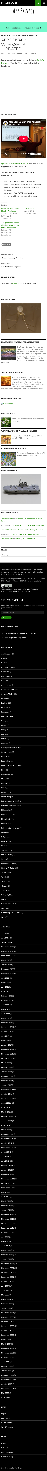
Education (5, 712)
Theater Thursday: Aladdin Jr (12, 256)
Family (4, 725)
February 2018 (7, 1067)
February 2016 (7, 1116)
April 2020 (5, 1014)
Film (3, 730)
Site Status (5, 850)
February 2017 (7, 1081)
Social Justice (6, 855)
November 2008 (7, 1317)
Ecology (4, 703)
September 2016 (7, 1098)
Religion (4, 837)
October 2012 (6, 1143)
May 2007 (5, 1339)
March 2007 (6, 1344)
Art (2, 658)
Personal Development (10, 805)
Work (3, 917)
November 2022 (7, 973)
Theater (4, 886)
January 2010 (6, 1259)
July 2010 (5, 1237)
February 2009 (7, 1304)
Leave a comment (30, 53)
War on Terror (6, 904)
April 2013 (5, 1125)
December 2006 (7, 1348)
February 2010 (7, 1255)
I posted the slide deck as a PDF (14, 163)
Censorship (5, 676)
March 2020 (6, 1018)
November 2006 (7, 1353)
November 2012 (7, 1139)
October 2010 (6, 1223)
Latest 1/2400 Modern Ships (26, 539)
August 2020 (6, 1000)
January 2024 (6, 942)
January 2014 (6, 1121)
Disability (5, 698)
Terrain (4, 877)
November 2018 (7, 1054)
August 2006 (6, 1357)
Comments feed (7, 1423)
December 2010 (7, 1214)
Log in (3, 1414)
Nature (4, 783)
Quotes (4, 832)
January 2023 (6, 965)
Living (3, 770)
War (3, 899)
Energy (4, 721)
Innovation (5, 761)
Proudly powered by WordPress (11, 1468)
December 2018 (7, 1049)
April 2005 (5, 1397)
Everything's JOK (10, 3)
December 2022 (7, 969)
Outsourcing (6, 797)
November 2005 (7, 1380)
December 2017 (7, 1076)
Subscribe (6, 618)
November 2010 (7, 1219)
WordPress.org (7, 1427)
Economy (5, 707)
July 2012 (5, 1156)
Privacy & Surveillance (10, 828)
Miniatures (5, 774)
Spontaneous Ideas (8, 863)
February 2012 (7, 1165)
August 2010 (6, 1232)
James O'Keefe (16, 53)
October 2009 (6, 1272)
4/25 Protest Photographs (11, 265)
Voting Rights (6, 895)
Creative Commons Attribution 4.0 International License (20, 590)
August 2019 (6, 1031)
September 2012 (7, 1147)
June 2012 (5, 1161)
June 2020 (5, 1005)
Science (4, 846)
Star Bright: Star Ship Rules (15, 638)
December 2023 (7, 947)
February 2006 (7, 1366)
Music (3, 779)
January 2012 (6, 1170)
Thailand (4, 881)
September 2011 (7, 1188)
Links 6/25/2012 (30, 208)
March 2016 (6, 1112)
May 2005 (5, 1393)
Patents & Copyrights (9, 801)
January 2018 (6, 1072)
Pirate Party (23, 36)
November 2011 (7, 1179)
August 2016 (6, 1103)
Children (4, 681)
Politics (4, 823)
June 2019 (5, 1036)
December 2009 (7, 1264)
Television (5, 872)
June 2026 (5, 938)
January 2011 (6, 1210)
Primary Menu (44, 3)
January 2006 (6, 1371)
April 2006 (5, 1362)
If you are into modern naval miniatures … (29, 525)
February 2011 (7, 1205)
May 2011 (5, 1192)
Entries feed (6, 1418)
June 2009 (5, 1290)
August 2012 (6, 1152)
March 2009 (6, 1299)
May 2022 (5, 982)
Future (4, 739)
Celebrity (5, 672)
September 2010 (7, 1228)
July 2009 (5, 1286)
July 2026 (5, 933)
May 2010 (5, 1241)
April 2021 (5, 991)
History (4, 756)
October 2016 (6, 1094)
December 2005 (7, 1375)
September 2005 (7, 1388)
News (3, 788)
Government (6, 752)
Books (3, 663)
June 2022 (5, 978)
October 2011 (6, 1183)
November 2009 (7, 1268)
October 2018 (6, 1058)
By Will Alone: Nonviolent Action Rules (20, 633)
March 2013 (6, 1130)
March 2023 (6, 960)
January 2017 (6, 1085)
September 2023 (7, 956)
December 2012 (7, 1134)
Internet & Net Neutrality (11, 765)
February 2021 (7, 996)
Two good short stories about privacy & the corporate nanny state (10, 225)
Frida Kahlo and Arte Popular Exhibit (29, 530)
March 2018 (6, 1063)
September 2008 (7, 1326)
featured (6, 244)
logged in (16, 283)
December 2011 (7, 1174)
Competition (6, 685)
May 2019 (5, 1040)
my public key (36, 581)
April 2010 (5, 1246)
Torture (4, 890)
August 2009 (6, 1281)
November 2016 (7, 1089)
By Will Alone (6, 667)
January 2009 (6, 1308)
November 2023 (7, 951)
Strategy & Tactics (8, 868)
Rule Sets (4, 841)
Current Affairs (7, 694)
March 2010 (6, 1250)
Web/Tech (33, 36)
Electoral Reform (8, 716)
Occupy (4, 792)
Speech (4, 859)
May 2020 (5, 1009)
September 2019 (7, 1027)
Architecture (6, 654)
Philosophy (5, 810)
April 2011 (5, 1197)
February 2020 (7, 1023)
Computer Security (9, 36)
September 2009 (7, 1277)
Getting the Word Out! (10, 747)
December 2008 (7, 1313)
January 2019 (6, 1045)
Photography (6, 814)
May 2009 (5, 1295)
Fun (2, 734)
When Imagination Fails (10, 913)
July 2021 (5, 987)
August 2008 (6, 1330)
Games (4, 743)
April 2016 (5, 1107)
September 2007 (7, 1335)
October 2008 (6, 1322)
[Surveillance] (7, 403)
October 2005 (6, 1384)
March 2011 (6, 1201)
